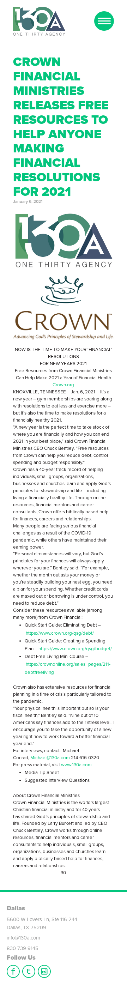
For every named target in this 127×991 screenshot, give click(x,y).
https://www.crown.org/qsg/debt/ (60, 633)
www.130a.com (76, 765)
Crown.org (63, 385)
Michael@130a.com (50, 758)
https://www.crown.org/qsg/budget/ (75, 649)
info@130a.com (23, 938)
